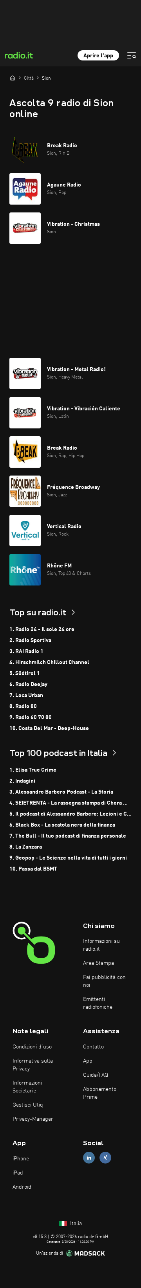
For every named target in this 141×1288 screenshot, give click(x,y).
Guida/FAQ (95, 1075)
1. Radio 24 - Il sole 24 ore (41, 629)
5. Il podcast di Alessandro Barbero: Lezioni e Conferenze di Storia (70, 814)
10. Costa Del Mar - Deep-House (49, 728)
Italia (75, 1223)
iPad (18, 1173)
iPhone (21, 1159)
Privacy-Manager (33, 1119)
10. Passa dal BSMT (33, 869)
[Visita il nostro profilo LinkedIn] (89, 1158)
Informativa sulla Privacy (33, 1065)
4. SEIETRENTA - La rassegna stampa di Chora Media (70, 803)
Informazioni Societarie (27, 1087)
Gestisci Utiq (28, 1105)
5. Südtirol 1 (24, 673)
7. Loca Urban (26, 695)
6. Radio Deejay (28, 684)
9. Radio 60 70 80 (30, 717)
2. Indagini (22, 781)
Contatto (93, 1047)
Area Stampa (98, 963)
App (87, 1061)
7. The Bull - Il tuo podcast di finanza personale (67, 836)
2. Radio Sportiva (30, 640)
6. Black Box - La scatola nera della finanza (62, 825)
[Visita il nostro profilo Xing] (105, 1158)
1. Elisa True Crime (32, 770)
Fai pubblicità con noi (104, 981)
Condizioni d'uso (32, 1047)
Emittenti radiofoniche (97, 1003)
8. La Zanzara (25, 847)
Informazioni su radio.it (101, 945)
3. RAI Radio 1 (26, 651)
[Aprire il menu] (131, 55)
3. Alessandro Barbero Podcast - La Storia (61, 792)
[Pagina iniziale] (12, 78)
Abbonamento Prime (99, 1093)
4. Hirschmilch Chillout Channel (49, 662)
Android (22, 1187)
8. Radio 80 (23, 706)
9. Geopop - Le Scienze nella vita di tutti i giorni (68, 858)
